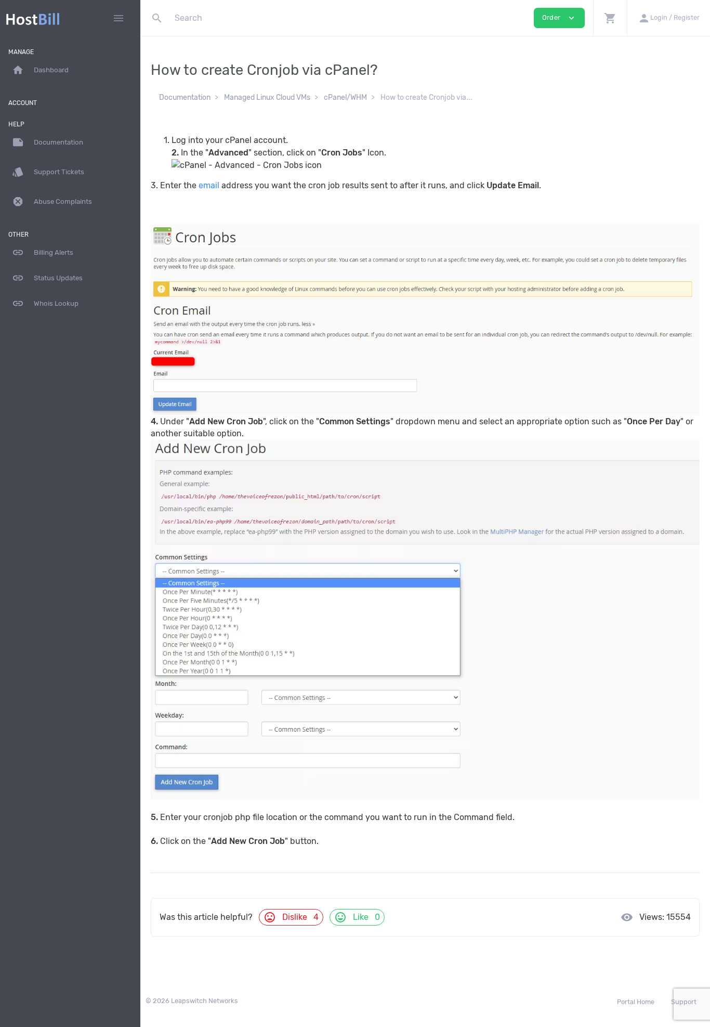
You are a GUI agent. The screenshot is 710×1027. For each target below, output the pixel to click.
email (209, 185)
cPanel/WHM (345, 97)
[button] (610, 18)
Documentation (185, 97)
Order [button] (559, 18)
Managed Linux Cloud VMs (267, 97)
